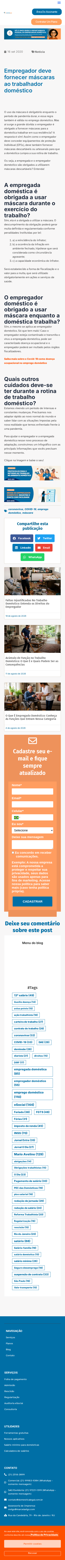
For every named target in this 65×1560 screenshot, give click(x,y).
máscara (27, 512)
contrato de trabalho (29, 1028)
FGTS (43, 1112)
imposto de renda (28, 1126)
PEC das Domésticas (28, 1188)
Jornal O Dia (24, 1147)
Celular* (18, 811)
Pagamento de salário (30, 1181)
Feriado (22, 1112)
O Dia (20, 1174)
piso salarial (23, 1194)
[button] (59, 2)
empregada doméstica (30, 1071)
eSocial (24, 1104)
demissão (23, 1049)
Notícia (40, 51)
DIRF (19, 1062)
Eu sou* (17, 824)
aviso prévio (23, 1008)
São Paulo (22, 1281)
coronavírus (15, 509)
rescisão (21, 1227)
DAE (44, 1042)
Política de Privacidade (44, 1534)
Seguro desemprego (28, 1267)
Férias (20, 1119)
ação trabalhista (26, 1015)
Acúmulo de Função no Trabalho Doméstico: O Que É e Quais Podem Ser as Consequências (32, 661)
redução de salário (28, 1207)
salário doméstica (26, 1254)
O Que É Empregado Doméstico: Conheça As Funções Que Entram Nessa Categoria (31, 717)
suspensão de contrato (31, 1274)
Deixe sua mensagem (28, 837)
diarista (21, 1055)
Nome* (17, 785)
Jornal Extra (24, 1140)
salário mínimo (26, 1261)
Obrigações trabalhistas (30, 1167)
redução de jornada (29, 1200)
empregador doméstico (30, 1083)
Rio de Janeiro (25, 1234)
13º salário (24, 995)
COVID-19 (30, 509)
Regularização (24, 1221)
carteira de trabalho (28, 1021)
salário (22, 1241)
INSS (20, 1133)
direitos (41, 1055)
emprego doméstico (29, 1095)
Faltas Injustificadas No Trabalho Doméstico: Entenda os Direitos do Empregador (27, 603)
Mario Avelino (29, 1154)
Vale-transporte (25, 1287)
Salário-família (25, 1248)
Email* (16, 798)
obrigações (22, 1161)
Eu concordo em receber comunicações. (32, 854)
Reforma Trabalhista (28, 1214)
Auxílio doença (25, 1002)
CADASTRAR (32, 901)
